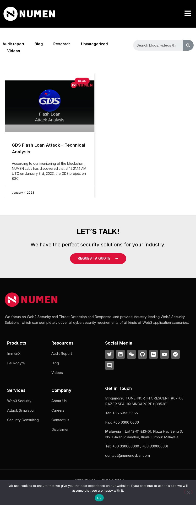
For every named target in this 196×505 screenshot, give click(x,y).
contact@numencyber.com (127, 455)
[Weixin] (131, 354)
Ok (99, 498)
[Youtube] (164, 354)
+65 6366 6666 (126, 422)
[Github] (142, 354)
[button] (187, 13)
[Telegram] (175, 354)
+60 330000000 (125, 446)
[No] (188, 492)
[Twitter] (109, 354)
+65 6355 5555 (125, 413)
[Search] (188, 45)
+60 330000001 (155, 446)
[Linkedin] (120, 354)
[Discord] (109, 365)
